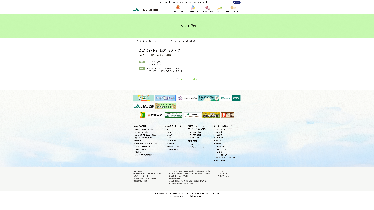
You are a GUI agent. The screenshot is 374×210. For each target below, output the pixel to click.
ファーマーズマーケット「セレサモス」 (167, 41)
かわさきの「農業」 (146, 41)
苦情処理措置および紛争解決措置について (180, 176)
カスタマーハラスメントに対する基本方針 (145, 178)
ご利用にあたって (223, 173)
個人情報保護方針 (138, 171)
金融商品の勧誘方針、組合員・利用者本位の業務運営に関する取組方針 (188, 181)
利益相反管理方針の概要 (140, 181)
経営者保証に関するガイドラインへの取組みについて (183, 183)
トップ (135, 41)
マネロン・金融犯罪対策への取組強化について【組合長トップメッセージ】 (189, 173)
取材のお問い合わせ (223, 176)
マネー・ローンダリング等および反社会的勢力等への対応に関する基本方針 (189, 171)
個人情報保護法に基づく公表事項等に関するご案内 (147, 173)
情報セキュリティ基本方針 (140, 176)
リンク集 (220, 171)
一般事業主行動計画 (174, 178)
